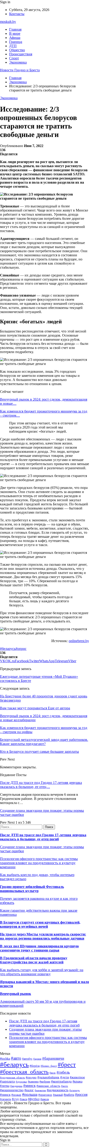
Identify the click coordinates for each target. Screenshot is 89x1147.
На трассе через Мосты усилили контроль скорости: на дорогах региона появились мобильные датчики (43, 936)
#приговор (45, 1094)
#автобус (27, 1058)
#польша (29, 1094)
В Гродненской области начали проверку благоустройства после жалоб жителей (33, 960)
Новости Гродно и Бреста (20, 70)
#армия (37, 1059)
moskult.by (8, 22)
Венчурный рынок (15, 994)
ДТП (13, 46)
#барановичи (53, 1058)
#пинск (5, 1094)
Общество (17, 50)
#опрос (21, 649)
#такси (23, 1099)
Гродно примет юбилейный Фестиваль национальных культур (32, 889)
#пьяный (58, 1094)
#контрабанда (61, 1081)
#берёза (35, 1065)
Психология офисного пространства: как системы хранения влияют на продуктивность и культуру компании (39, 863)
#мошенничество (12, 1090)
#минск (29, 1085)
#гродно (31, 1077)
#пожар (16, 1094)
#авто (16, 1058)
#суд (15, 1099)
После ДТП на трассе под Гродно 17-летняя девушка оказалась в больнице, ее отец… (41, 785)
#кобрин (44, 1081)
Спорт (14, 58)
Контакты (16, 14)
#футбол (33, 1099)
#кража (77, 1081)
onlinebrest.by (79, 641)
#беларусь (8, 649)
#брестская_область (24, 1071)
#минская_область (48, 1086)
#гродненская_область (12, 1077)
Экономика (18, 62)
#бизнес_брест (49, 1065)
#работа (69, 1094)
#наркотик (40, 1090)
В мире (14, 33)
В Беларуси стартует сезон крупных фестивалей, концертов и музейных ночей (40, 924)
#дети (64, 1077)
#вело (53, 1072)
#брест (67, 1064)
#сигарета (5, 1099)
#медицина (16, 1086)
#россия (81, 1094)
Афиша (14, 38)
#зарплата (7, 1081)
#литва (4, 1086)
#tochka (5, 1058)
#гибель (63, 1072)
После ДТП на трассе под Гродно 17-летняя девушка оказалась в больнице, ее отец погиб (43, 837)
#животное (77, 1077)
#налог (29, 1090)
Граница (15, 42)
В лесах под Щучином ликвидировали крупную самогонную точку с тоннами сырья (39, 948)
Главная (15, 29)
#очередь (74, 1090)
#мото (64, 1086)
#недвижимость (57, 1090)
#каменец (33, 1081)
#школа (44, 1099)
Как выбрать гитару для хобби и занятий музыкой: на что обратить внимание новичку (41, 972)
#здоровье (21, 1081)
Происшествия (20, 54)
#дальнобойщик (48, 1077)
